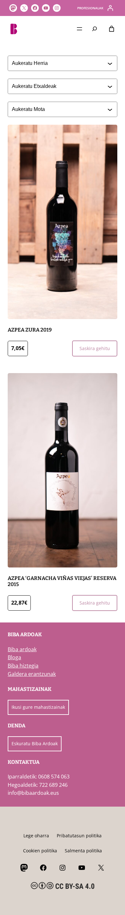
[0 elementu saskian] (111, 28)
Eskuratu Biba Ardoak (35, 743)
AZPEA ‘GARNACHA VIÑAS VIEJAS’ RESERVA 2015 (62, 581)
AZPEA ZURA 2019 (30, 330)
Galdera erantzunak (32, 673)
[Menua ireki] (79, 29)
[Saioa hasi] (110, 8)
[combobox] (59, 63)
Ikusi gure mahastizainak (38, 707)
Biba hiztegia (23, 665)
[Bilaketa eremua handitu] (94, 28)
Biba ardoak (22, 649)
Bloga (14, 657)
